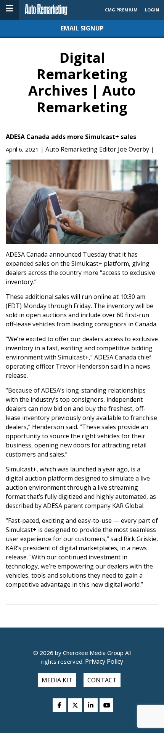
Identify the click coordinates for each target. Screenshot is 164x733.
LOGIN (152, 10)
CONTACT (102, 680)
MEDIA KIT (57, 680)
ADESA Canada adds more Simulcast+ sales (71, 137)
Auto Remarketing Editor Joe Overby (97, 149)
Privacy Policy (103, 661)
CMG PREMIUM (121, 10)
